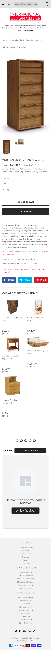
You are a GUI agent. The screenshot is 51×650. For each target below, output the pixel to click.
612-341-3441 (28, 30)
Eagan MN (25, 613)
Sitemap (25, 557)
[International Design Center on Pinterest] (24, 631)
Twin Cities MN (25, 623)
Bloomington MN (25, 597)
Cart (47, 5)
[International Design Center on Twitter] (16, 631)
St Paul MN (25, 604)
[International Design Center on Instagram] (34, 631)
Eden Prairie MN (25, 620)
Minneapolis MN (25, 600)
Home (4, 40)
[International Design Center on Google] (29, 631)
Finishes (5, 178)
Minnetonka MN (25, 607)
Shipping (6, 169)
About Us (26, 550)
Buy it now (25, 211)
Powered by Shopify (25, 641)
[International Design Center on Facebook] (20, 631)
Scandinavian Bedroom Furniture (25, 40)
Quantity (5, 189)
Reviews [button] (8, 450)
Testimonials (25, 588)
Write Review (30, 450)
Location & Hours (25, 547)
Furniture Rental (25, 575)
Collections (25, 563)
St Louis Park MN (25, 610)
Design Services (25, 572)
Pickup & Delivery (25, 585)
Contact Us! (25, 554)
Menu (7, 4)
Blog (25, 560)
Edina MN (25, 617)
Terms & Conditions (25, 579)
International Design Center (27, 638)
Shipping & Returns (25, 582)
